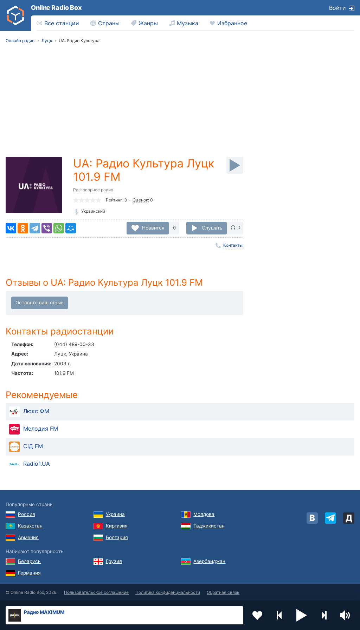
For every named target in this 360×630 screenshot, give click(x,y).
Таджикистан (209, 526)
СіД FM (33, 446)
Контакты (233, 245)
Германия (29, 573)
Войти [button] (337, 7)
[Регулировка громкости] (346, 615)
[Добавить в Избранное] (257, 615)
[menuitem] (58, 23)
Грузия (114, 561)
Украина (115, 514)
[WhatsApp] (58, 228)
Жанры (148, 23)
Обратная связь (223, 592)
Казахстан (30, 526)
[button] (301, 615)
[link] (15, 15)
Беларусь (29, 561)
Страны (109, 23)
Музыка (187, 23)
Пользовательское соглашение (96, 592)
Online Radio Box (56, 7)
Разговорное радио (93, 189)
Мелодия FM (40, 428)
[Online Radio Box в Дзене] (348, 518)
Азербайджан (209, 561)
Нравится (153, 227)
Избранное (232, 23)
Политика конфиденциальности (167, 592)
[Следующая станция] (323, 615)
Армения (28, 537)
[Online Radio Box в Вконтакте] (312, 518)
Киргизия (117, 526)
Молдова (203, 514)
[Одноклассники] (23, 228)
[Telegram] (35, 228)
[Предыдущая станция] (279, 615)
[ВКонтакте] (11, 228)
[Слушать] (234, 165)
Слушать (212, 227)
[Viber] (46, 228)
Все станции (61, 23)
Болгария (117, 537)
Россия (26, 514)
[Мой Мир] (70, 228)
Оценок (140, 200)
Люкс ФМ (36, 411)
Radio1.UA (36, 463)
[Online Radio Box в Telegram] (330, 518)
